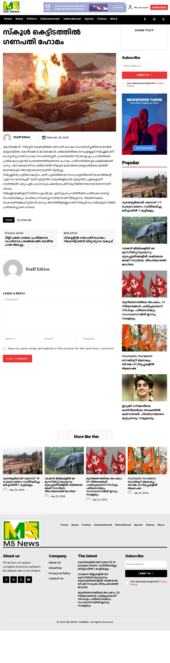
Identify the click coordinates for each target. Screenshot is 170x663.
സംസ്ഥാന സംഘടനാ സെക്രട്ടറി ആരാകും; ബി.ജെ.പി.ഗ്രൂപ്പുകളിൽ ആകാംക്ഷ (138, 362)
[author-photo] (5, 489)
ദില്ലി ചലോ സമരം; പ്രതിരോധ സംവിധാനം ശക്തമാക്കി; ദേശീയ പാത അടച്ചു (29, 241)
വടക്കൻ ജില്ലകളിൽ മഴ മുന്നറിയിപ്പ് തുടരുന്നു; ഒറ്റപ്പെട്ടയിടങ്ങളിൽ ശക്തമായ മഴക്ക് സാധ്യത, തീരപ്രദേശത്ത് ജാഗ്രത (144, 256)
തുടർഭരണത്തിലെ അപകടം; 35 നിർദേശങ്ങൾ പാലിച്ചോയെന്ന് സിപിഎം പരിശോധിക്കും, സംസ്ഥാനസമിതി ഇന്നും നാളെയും (143, 310)
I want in (143, 75)
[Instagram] (154, 19)
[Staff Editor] (7, 138)
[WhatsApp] (159, 39)
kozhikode (24, 220)
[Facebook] (144, 19)
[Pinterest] (149, 39)
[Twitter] (163, 19)
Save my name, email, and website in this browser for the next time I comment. (61, 348)
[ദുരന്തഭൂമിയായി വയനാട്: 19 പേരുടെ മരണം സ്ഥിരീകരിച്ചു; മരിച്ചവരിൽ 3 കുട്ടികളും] (144, 184)
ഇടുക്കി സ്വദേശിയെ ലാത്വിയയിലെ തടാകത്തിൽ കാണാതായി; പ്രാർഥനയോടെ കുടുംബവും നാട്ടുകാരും (143, 412)
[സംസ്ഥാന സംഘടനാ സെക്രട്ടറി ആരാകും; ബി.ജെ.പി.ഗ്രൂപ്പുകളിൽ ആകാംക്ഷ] (144, 337)
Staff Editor (22, 137)
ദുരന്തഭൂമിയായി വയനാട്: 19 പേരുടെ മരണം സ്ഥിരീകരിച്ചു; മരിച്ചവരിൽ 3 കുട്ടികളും (142, 206)
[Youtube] (29, 579)
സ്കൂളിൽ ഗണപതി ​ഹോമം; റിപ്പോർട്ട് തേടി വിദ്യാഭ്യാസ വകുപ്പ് (88, 239)
